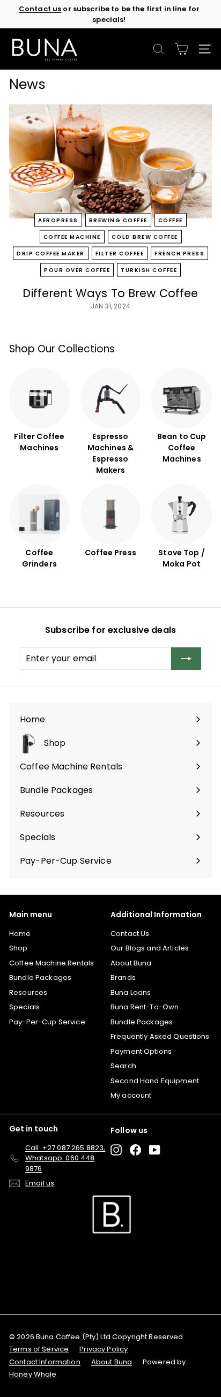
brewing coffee (118, 220)
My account (130, 1095)
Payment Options (141, 1051)
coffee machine (72, 236)
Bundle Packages (40, 977)
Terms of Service (39, 1349)
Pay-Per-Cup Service (47, 1022)
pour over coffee (77, 270)
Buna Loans (130, 992)
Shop (18, 948)
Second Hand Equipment (154, 1081)
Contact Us (129, 933)
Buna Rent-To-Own (144, 1007)
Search (123, 1066)
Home (20, 933)
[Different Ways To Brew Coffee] (110, 161)
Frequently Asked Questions (160, 1036)
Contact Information (44, 1362)
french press (179, 253)
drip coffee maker (51, 253)
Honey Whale (33, 1374)
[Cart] (181, 49)
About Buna (130, 963)
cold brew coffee (145, 236)
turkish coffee (149, 270)
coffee (170, 220)
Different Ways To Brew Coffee (110, 293)
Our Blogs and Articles (149, 948)
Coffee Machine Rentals (51, 963)
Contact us (40, 9)
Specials (24, 1007)
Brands (123, 977)
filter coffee (119, 253)
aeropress (58, 220)
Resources (28, 992)
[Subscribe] (186, 658)
